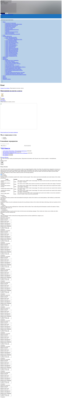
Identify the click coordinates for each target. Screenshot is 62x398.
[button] (4, 145)
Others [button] (1, 213)
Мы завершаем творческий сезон (10, 152)
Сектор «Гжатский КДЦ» (10, 43)
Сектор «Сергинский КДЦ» (11, 54)
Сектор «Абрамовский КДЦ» (11, 38)
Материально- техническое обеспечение (13, 24)
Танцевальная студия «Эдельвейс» (12, 65)
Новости (4, 58)
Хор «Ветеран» (8, 71)
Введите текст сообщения (5, 226)
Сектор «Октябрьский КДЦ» (11, 52)
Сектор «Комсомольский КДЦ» (11, 48)
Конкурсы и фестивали (10, 27)
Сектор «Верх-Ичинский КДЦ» (11, 42)
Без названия (5, 154)
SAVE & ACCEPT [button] (4, 216)
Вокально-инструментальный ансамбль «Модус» (15, 66)
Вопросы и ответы (7, 79)
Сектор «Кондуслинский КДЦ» (11, 49)
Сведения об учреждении (10, 23)
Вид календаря (27, 145)
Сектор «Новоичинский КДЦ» (11, 51)
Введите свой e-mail (4, 221)
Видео (4, 76)
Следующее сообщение (13, 132)
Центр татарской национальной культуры (14, 70)
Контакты (5, 77)
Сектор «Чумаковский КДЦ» (11, 55)
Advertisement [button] (3, 208)
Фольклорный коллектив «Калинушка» (13, 69)
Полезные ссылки (9, 28)
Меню (4, 21)
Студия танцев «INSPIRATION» (12, 62)
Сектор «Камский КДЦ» (10, 47)
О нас (4, 35)
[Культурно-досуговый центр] (6, 14)
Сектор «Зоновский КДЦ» (10, 46)
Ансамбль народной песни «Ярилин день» (14, 73)
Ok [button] (1, 159)
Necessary (4, 174)
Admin (3, 98)
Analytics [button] (2, 204)
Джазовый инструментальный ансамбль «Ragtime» (15, 74)
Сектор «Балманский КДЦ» (11, 40)
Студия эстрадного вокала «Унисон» (13, 63)
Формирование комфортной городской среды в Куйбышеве (15, 153)
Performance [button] (2, 199)
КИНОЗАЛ (5, 57)
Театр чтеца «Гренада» (10, 61)
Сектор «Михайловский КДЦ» (11, 50)
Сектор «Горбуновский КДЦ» (11, 45)
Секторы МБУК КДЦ (7, 36)
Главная (2, 88)
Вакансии (7, 30)
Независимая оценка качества (11, 25)
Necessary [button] (2, 173)
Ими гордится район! (9, 32)
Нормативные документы (10, 26)
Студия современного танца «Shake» (13, 68)
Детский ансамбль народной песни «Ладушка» (15, 72)
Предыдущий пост (4, 132)
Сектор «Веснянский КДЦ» (11, 37)
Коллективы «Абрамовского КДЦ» (15, 39)
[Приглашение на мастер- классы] (18, 128)
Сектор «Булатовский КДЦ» (11, 41)
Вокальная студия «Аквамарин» (12, 60)
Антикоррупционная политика (11, 31)
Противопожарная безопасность (12, 29)
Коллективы (5, 59)
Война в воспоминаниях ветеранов (12, 34)
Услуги (4, 75)
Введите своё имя (4, 218)
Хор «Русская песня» (9, 64)
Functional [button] (2, 195)
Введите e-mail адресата (5, 223)
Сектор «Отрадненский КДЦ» (11, 53)
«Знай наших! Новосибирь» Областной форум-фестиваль (15, 150)
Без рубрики (7, 88)
